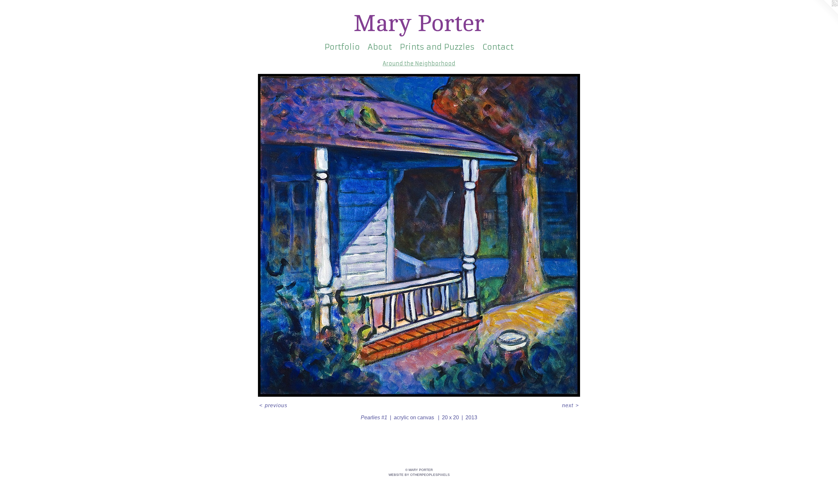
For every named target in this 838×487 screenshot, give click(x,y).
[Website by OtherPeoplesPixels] (825, 13)
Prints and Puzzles (437, 47)
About (380, 47)
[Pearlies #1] (419, 235)
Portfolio (342, 47)
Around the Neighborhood (419, 63)
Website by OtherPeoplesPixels (419, 475)
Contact (498, 47)
